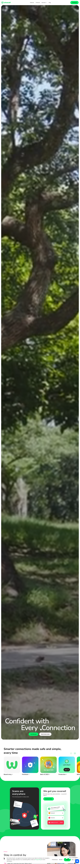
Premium (38, 2)
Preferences (55, 859)
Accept (67, 859)
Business (44, 2)
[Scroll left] (71, 753)
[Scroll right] (74, 753)
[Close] (72, 859)
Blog (50, 2)
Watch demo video (45, 734)
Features (32, 2)
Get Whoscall (33, 734)
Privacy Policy (38, 859)
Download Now (48, 799)
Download (74, 2)
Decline (60, 859)
